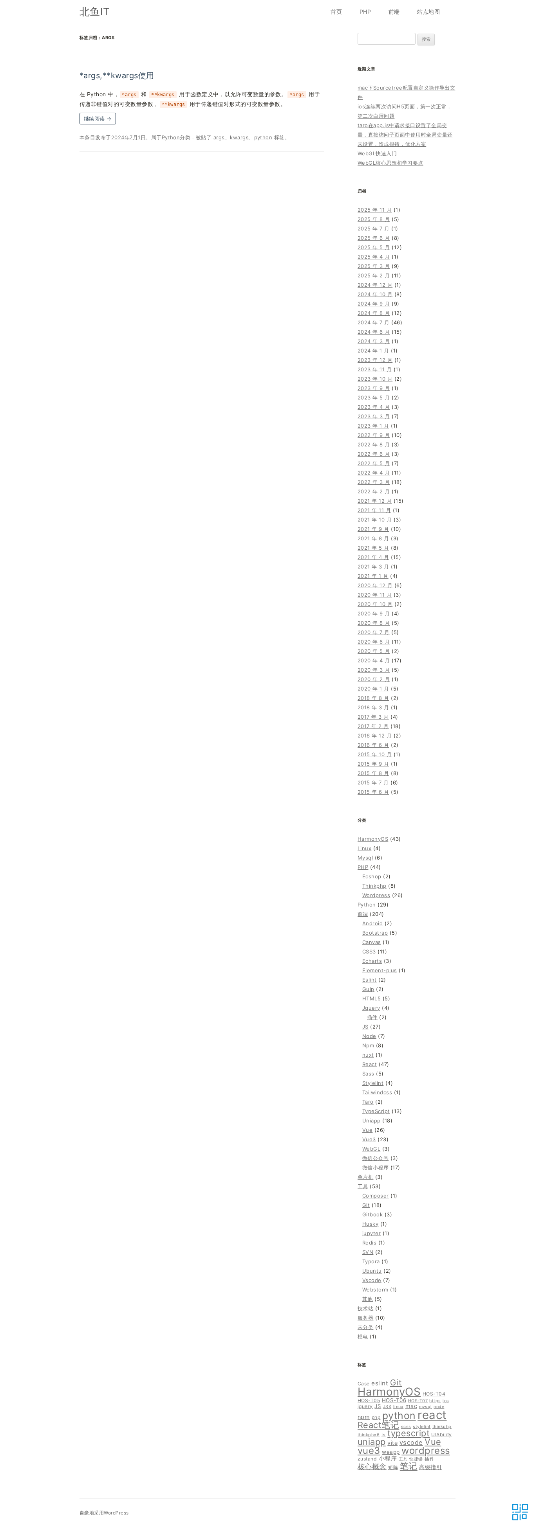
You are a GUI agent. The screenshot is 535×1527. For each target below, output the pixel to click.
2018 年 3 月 (373, 707)
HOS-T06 (394, 1400)
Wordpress (376, 895)
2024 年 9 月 (374, 303)
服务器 (365, 1318)
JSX (387, 1406)
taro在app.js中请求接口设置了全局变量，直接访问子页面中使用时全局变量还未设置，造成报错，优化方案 (405, 134)
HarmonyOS (373, 839)
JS (365, 1026)
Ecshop (371, 876)
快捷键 (416, 1459)
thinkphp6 (369, 1434)
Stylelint (372, 1083)
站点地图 (428, 11)
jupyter (371, 1233)
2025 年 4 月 (374, 257)
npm (364, 1417)
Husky (370, 1224)
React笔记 (378, 1425)
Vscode (371, 1280)
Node (369, 1036)
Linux (364, 848)
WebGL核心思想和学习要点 (390, 163)
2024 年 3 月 (374, 341)
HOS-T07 (418, 1400)
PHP (365, 11)
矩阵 (393, 1467)
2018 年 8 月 (373, 698)
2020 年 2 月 (374, 679)
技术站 (365, 1308)
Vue (367, 1130)
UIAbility (441, 1434)
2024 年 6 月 (374, 332)
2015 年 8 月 (373, 773)
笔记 (409, 1466)
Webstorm (375, 1289)
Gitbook (372, 1214)
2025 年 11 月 (375, 210)
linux (398, 1406)
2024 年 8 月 (374, 313)
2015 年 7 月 (373, 782)
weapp (390, 1452)
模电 (363, 1336)
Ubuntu (372, 1271)
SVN (367, 1252)
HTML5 (371, 998)
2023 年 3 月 (374, 416)
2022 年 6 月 (374, 454)
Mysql (365, 857)
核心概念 (372, 1466)
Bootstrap (375, 933)
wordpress (425, 1450)
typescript (408, 1433)
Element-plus (379, 970)
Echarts (372, 961)
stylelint (421, 1426)
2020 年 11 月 (375, 595)
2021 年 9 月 (373, 529)
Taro (368, 1102)
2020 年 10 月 (375, 604)
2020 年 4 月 (374, 660)
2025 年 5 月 (374, 247)
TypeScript (376, 1111)
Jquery (371, 1008)
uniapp (372, 1442)
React (369, 1064)
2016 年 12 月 (375, 735)
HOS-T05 (369, 1400)
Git (366, 1205)
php (376, 1417)
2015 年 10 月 (375, 754)
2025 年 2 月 (374, 275)
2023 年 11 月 (375, 369)
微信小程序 (375, 1167)
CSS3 (369, 951)
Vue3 (369, 1139)
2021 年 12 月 (375, 501)
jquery (365, 1406)
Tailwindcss (377, 1092)
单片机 (365, 1177)
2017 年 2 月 (373, 726)
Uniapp (371, 1120)
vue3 (369, 1450)
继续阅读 (98, 118)
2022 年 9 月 (374, 435)
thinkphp (442, 1426)
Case (364, 1384)
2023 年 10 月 (375, 379)
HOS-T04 (434, 1394)
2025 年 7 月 (374, 228)
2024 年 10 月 (375, 294)
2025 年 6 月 (374, 238)
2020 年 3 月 (374, 670)
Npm (368, 1045)
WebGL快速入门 (377, 153)
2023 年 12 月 (375, 360)
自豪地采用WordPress (104, 1513)
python (263, 137)
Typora (371, 1261)
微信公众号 (375, 1158)
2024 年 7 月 (374, 322)
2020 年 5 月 (374, 651)
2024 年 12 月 (375, 285)
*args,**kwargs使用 (117, 75)
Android (372, 923)
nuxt (368, 1055)
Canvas (371, 942)
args (219, 137)
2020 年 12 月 (375, 585)
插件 (372, 1017)
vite (392, 1442)
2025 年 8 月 (374, 219)
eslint (379, 1383)
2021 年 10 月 (375, 519)
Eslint (369, 980)
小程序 (388, 1458)
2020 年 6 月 (374, 641)
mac (411, 1406)
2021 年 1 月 (373, 576)
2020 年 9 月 (374, 613)
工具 (363, 1186)
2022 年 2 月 (374, 491)
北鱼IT (95, 11)
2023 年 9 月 (374, 388)
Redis (369, 1242)
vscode (411, 1442)
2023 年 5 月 (374, 397)
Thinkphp (374, 886)
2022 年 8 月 (374, 444)
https (435, 1400)
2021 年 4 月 (373, 557)
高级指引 (430, 1467)
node (439, 1406)
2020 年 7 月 (374, 632)
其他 (367, 1299)
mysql (425, 1406)
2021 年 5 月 (373, 548)
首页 (336, 11)
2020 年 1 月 (373, 688)
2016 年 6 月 (373, 745)
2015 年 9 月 (373, 764)
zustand (367, 1459)
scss (406, 1426)
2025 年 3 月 (374, 266)
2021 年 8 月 (373, 538)
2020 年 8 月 (374, 623)
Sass (368, 1073)
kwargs (239, 137)
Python (171, 137)
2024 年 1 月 (373, 350)
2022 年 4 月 (374, 472)
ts (383, 1434)
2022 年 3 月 (374, 482)
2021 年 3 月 (373, 566)
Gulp (368, 989)
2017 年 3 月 (373, 717)
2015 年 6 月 (373, 792)
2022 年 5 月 (374, 463)
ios (446, 1400)
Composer (375, 1195)
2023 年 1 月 (373, 426)
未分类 (365, 1327)
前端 (394, 11)
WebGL (371, 1149)
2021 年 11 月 (374, 510)
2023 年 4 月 (374, 407)
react (432, 1415)
